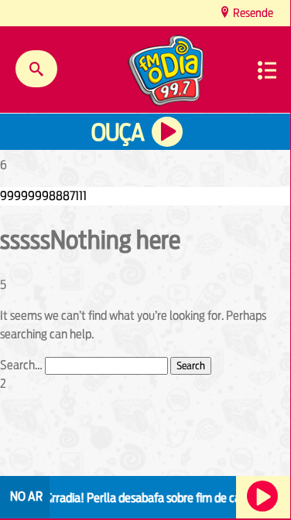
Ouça (117, 132)
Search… (21, 365)
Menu (267, 70)
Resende (252, 12)
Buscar (36, 68)
